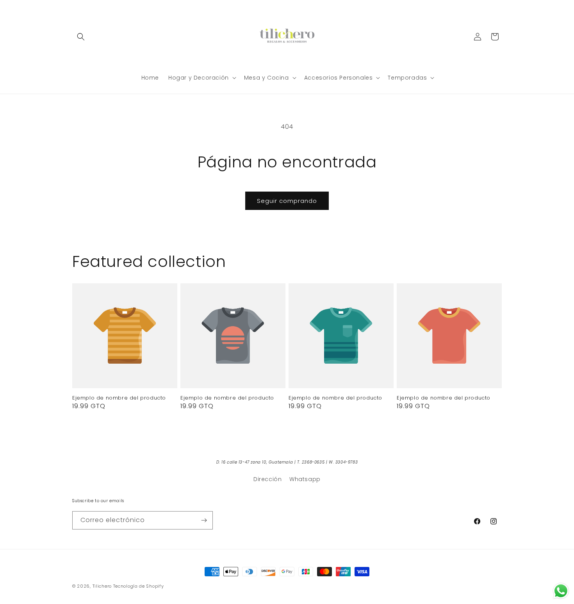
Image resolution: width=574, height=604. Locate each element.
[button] (80, 36)
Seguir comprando (287, 201)
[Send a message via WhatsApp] (561, 591)
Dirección (267, 479)
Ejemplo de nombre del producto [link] (119, 398)
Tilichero (102, 586)
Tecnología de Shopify (138, 586)
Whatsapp (305, 479)
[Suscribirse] (203, 520)
